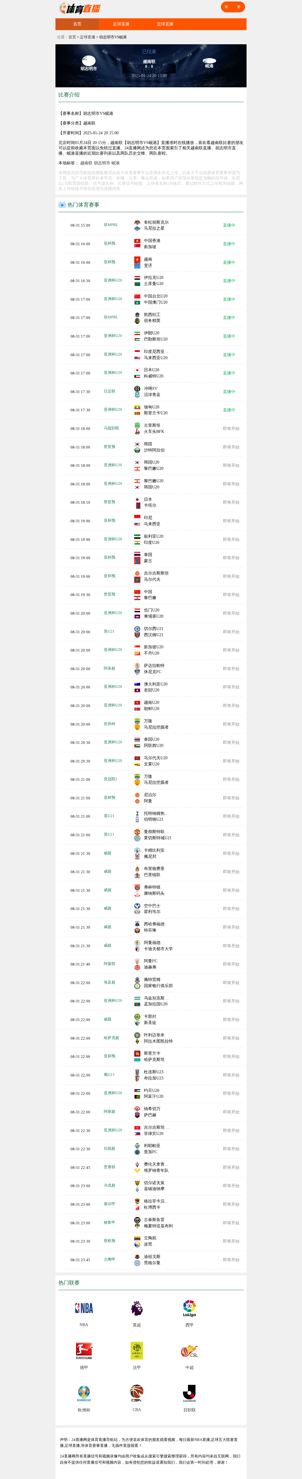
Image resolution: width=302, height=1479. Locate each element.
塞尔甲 (109, 1204)
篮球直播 (165, 24)
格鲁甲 (109, 1222)
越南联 (86, 163)
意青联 (109, 1167)
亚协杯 (109, 723)
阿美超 (109, 668)
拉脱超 (109, 1148)
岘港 (115, 163)
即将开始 (231, 428)
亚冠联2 (110, 779)
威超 (107, 853)
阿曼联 (109, 963)
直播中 (229, 225)
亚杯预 (109, 243)
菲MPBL (111, 224)
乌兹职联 (111, 428)
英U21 (109, 631)
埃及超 (109, 982)
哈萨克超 (111, 1037)
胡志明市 (102, 163)
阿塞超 (109, 1111)
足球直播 (121, 24)
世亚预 (109, 446)
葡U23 (109, 1074)
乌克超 (109, 1185)
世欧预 (109, 1241)
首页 (77, 24)
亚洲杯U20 (113, 280)
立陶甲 (109, 1259)
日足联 (109, 391)
